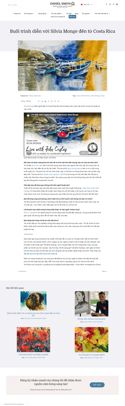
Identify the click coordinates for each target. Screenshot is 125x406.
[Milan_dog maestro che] (33, 292)
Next (104, 271)
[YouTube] (117, 4)
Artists (31, 96)
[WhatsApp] (48, 101)
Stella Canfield (37, 357)
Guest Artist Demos (83, 96)
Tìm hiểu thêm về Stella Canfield (33, 355)
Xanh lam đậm (37, 165)
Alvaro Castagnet (30, 213)
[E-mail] (58, 101)
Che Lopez (27, 318)
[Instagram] (110, 4)
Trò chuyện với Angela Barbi (91, 355)
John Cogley (28, 357)
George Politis (88, 321)
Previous (22, 271)
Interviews (37, 96)
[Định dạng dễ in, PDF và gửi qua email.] (26, 101)
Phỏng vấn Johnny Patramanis (92, 319)
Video (103, 96)
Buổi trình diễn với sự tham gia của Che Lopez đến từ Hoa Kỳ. (33, 314)
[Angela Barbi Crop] (91, 328)
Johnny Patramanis (97, 321)
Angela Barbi (87, 357)
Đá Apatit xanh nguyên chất (52, 174)
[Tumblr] (51, 101)
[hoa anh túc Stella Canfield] (33, 328)
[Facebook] (106, 4)
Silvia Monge (95, 96)
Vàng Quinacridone (74, 168)
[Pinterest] (113, 4)
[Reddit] (42, 101)
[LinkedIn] (45, 101)
